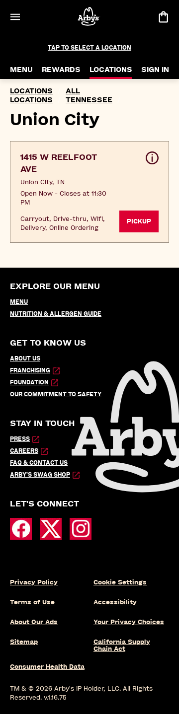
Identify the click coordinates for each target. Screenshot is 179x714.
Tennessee (89, 100)
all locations (45, 95)
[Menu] (15, 16)
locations (31, 91)
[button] (89, 192)
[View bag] (163, 16)
